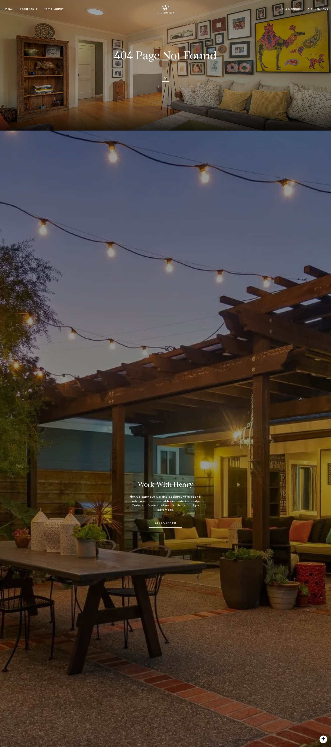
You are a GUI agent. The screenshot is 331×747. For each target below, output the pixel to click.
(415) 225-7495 (317, 9)
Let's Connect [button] (165, 522)
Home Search (53, 9)
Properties (26, 9)
